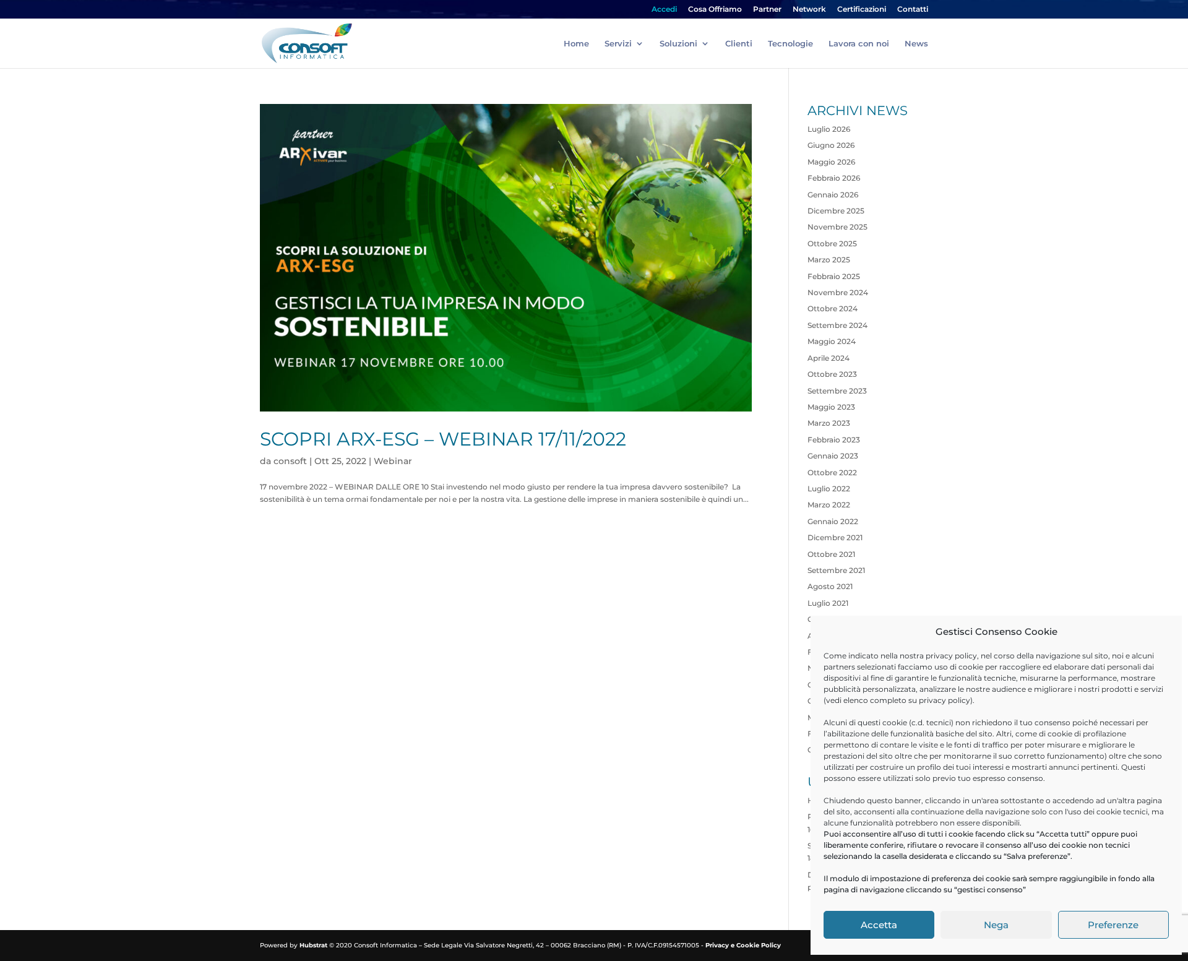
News (916, 43)
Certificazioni (861, 10)
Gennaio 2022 (832, 521)
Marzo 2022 (828, 504)
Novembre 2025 (837, 226)
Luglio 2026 (828, 129)
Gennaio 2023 (832, 455)
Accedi (664, 10)
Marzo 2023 (828, 423)
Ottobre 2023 (832, 374)
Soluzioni (678, 43)
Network (809, 10)
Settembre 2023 (837, 390)
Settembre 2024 (837, 325)
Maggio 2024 (831, 341)
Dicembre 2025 (835, 210)
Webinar (393, 461)
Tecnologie (790, 43)
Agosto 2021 (830, 586)
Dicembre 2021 (835, 537)
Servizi (618, 43)
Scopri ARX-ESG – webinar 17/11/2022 (443, 439)
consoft (290, 461)
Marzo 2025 (828, 259)
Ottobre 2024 (832, 308)
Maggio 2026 (831, 161)
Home (576, 43)
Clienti (738, 43)
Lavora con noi (859, 43)
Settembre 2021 (836, 570)
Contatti (912, 10)
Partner (767, 10)
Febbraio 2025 (833, 276)
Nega (996, 925)
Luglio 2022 (828, 488)
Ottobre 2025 (832, 243)
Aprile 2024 (828, 358)
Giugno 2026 (830, 145)
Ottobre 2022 (832, 472)
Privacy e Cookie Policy (743, 945)
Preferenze (1113, 925)
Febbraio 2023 (833, 439)
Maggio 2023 (831, 407)
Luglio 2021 (827, 603)
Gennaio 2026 (832, 194)
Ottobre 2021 (831, 554)
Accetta (879, 925)
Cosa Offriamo (715, 10)
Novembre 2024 (837, 292)
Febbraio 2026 (833, 178)
